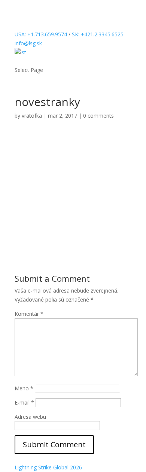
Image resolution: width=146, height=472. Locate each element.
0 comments (98, 115)
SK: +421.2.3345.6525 (98, 34)
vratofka (32, 115)
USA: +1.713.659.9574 (41, 34)
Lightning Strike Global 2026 (48, 467)
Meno (24, 388)
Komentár (29, 313)
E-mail (24, 402)
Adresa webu (30, 416)
